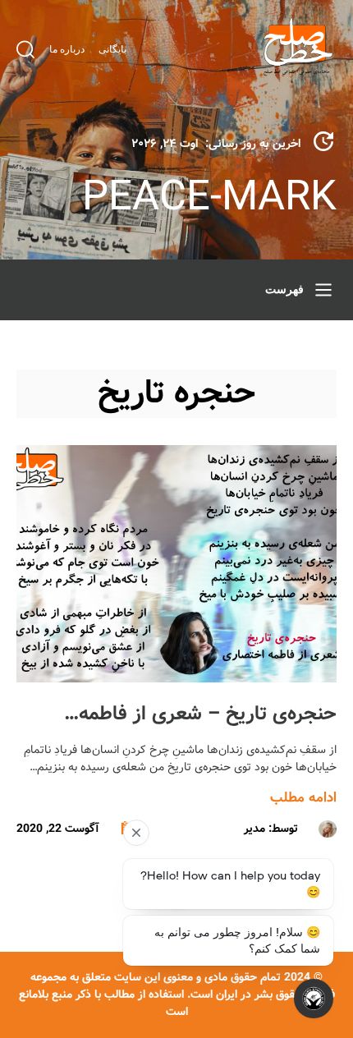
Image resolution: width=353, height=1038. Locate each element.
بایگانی (112, 49)
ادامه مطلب (303, 798)
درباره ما (67, 49)
